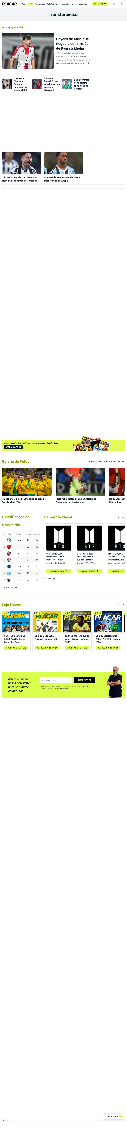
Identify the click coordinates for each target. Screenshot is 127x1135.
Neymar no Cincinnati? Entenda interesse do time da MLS (20, 84)
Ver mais (48, 578)
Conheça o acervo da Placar (100, 461)
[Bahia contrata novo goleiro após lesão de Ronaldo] (67, 84)
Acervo (27, 4)
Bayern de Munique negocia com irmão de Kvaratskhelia (72, 43)
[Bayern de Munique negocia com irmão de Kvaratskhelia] (28, 51)
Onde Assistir (52, 4)
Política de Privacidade (60, 688)
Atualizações (40, 4)
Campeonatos (64, 4)
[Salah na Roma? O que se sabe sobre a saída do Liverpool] (37, 84)
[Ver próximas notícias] (123, 461)
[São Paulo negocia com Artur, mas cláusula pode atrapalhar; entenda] (21, 163)
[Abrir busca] (122, 3)
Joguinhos (83, 4)
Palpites (74, 4)
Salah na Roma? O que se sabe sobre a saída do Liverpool (52, 84)
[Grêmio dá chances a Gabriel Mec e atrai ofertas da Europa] (63, 163)
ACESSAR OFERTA (57, 571)
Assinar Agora (13, 447)
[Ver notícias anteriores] (119, 461)
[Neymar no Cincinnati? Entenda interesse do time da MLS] (7, 84)
